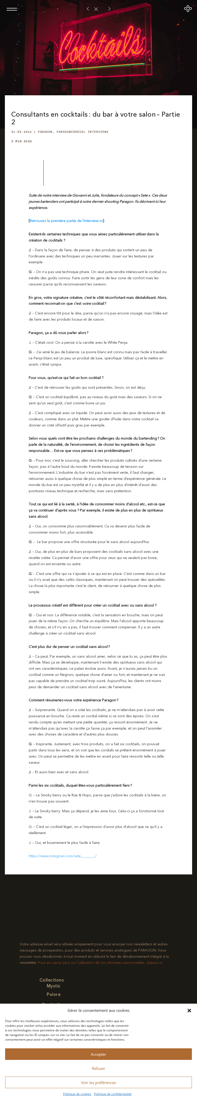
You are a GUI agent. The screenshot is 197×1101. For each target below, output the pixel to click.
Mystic (54, 986)
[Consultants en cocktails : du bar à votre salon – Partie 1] (109, 9)
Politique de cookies (77, 1094)
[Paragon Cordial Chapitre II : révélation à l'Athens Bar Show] (88, 9)
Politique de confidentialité (113, 1094)
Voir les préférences (98, 1082)
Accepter (98, 1054)
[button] (189, 1010)
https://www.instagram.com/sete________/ (62, 856)
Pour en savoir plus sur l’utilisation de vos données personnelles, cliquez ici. (100, 962)
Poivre (54, 994)
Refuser (98, 1068)
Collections (52, 980)
